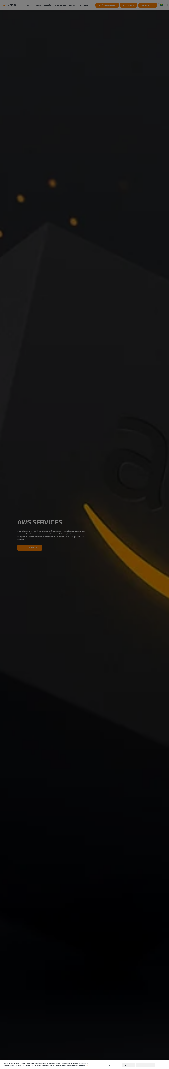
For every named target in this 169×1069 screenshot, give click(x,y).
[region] (84, 1064)
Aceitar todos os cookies (145, 1065)
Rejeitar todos (128, 1065)
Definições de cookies (112, 1065)
